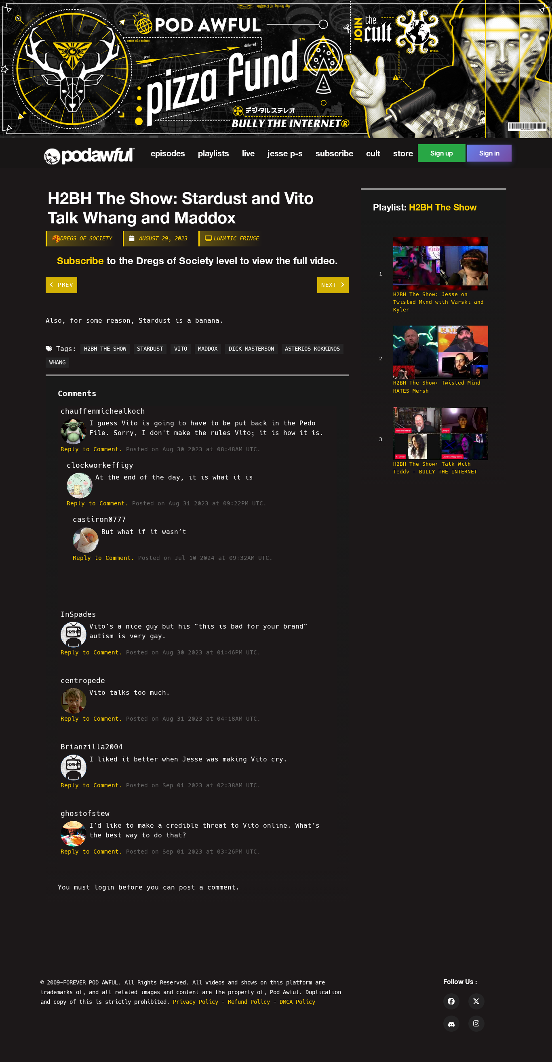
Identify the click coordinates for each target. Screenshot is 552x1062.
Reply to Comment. (91, 449)
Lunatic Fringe (236, 238)
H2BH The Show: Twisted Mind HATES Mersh (436, 386)
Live (248, 153)
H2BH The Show (443, 207)
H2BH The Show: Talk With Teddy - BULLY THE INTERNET (435, 468)
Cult (373, 153)
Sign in (489, 153)
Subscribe (334, 153)
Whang (57, 363)
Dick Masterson (251, 349)
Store (403, 153)
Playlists (213, 153)
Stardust (150, 349)
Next (331, 285)
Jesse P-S (285, 153)
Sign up (441, 153)
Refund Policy (250, 1002)
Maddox (207, 349)
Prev (64, 285)
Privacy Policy (197, 1002)
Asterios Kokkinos (312, 349)
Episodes (168, 153)
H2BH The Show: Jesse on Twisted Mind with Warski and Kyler (438, 302)
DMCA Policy (297, 1002)
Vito (180, 349)
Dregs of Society (86, 238)
